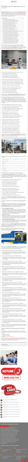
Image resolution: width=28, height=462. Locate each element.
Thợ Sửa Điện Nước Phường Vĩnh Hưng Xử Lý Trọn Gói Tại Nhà (11, 42)
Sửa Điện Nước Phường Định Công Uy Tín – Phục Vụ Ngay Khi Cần (11, 37)
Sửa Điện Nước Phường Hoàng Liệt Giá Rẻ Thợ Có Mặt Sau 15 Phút (11, 34)
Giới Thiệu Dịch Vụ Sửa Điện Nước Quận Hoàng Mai (8, 27)
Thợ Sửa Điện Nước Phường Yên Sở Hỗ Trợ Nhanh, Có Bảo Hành (11, 33)
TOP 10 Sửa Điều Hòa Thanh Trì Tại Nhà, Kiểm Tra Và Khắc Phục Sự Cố (12, 409)
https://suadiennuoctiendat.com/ (9, 336)
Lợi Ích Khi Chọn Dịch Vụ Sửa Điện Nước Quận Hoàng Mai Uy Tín (11, 28)
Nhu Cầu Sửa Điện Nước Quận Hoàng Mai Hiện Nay (9, 29)
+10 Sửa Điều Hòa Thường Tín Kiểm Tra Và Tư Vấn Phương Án (10, 404)
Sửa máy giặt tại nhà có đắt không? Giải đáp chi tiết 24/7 (10, 399)
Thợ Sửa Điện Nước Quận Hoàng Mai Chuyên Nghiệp (8, 19)
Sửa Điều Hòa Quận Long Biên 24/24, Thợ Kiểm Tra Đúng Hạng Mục (11, 411)
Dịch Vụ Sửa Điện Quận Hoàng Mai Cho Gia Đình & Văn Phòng (10, 23)
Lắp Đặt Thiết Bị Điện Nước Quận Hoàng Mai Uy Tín (9, 24)
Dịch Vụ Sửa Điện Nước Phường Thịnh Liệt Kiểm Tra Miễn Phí (10, 32)
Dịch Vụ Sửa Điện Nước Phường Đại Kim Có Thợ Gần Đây (10, 38)
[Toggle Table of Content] (22, 18)
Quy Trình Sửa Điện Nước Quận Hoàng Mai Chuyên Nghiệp (9, 26)
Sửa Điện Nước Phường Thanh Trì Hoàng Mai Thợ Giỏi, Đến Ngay (11, 40)
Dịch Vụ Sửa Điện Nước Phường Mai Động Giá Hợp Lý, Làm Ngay (11, 41)
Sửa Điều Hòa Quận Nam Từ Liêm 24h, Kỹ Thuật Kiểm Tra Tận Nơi (11, 416)
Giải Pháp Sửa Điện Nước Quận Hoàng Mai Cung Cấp (8, 22)
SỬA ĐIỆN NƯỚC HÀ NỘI (4, 5)
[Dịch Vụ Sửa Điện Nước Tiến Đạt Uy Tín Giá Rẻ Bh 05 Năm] (14, 1)
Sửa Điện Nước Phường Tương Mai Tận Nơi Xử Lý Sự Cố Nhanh (11, 36)
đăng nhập (5, 345)
